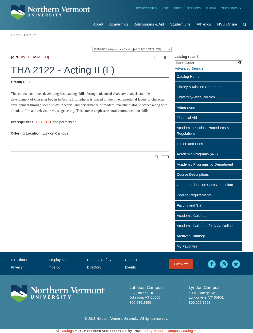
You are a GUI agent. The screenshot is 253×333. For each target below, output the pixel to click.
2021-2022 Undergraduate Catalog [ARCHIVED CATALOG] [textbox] (127, 49)
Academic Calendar (192, 216)
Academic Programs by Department (205, 164)
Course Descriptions (193, 174)
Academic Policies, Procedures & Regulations (203, 131)
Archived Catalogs (191, 236)
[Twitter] (236, 264)
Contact (131, 260)
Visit (165, 8)
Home (15, 35)
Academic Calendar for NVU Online (205, 226)
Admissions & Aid (149, 24)
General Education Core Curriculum (205, 185)
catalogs (67, 331)
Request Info (146, 8)
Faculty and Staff (190, 205)
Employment (59, 260)
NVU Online (227, 24)
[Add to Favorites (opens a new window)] (156, 57)
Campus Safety (99, 260)
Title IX (54, 267)
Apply (178, 8)
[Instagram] (224, 264)
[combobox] (132, 49)
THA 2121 (43, 122)
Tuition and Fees (190, 144)
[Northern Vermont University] (50, 10)
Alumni (211, 8)
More (243, 25)
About (98, 24)
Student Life (180, 24)
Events (130, 267)
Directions (19, 260)
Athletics (204, 24)
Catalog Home (188, 77)
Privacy (17, 267)
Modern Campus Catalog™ (174, 331)
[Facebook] (212, 264)
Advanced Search (189, 68)
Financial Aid (187, 118)
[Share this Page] (159, 57)
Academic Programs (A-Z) (197, 154)
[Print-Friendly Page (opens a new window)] (163, 57)
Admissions (186, 107)
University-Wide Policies (196, 97)
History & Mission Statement (199, 87)
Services (194, 8)
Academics (118, 24)
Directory (94, 267)
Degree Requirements (194, 195)
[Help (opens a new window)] (166, 57)
